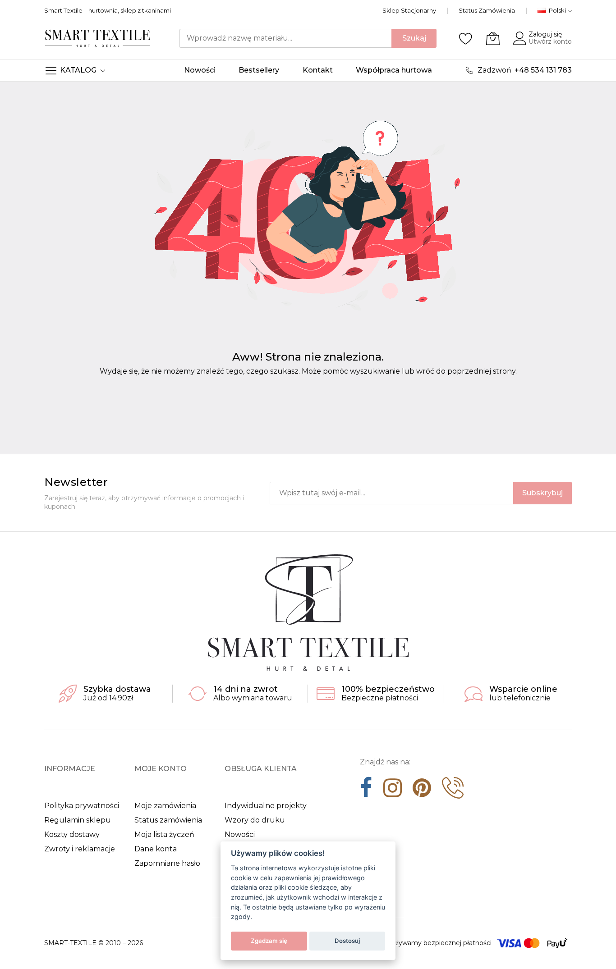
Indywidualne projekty (266, 805)
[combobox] (285, 38)
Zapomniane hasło (167, 863)
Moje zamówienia (165, 805)
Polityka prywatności (81, 805)
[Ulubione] (466, 38)
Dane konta (155, 849)
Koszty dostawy (72, 834)
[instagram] (392, 791)
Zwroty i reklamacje (79, 849)
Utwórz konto (550, 41)
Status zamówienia (168, 820)
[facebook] (366, 791)
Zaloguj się (545, 34)
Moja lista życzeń (164, 834)
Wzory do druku (255, 820)
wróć (425, 371)
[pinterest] (422, 791)
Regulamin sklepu (77, 820)
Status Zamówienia (487, 10)
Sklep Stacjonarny (409, 10)
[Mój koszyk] (493, 38)
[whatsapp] (453, 791)
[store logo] (97, 38)
